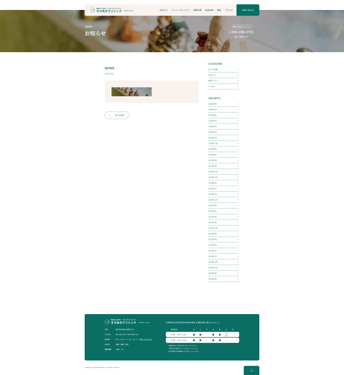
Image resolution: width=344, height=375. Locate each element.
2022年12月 (213, 228)
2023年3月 (212, 216)
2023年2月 (212, 222)
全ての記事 (213, 69)
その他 (211, 86)
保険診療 (197, 10)
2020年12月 (213, 262)
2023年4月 (212, 211)
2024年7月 (212, 188)
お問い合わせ (248, 10)
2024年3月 (212, 194)
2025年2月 (212, 166)
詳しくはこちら (145, 339)
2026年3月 (212, 126)
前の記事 (119, 115)
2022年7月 (212, 239)
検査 (219, 10)
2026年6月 (212, 115)
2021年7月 (212, 250)
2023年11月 (213, 199)
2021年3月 (212, 256)
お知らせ (164, 10)
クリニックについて (180, 10)
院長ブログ (213, 80)
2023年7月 (212, 205)
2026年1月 (212, 137)
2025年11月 (213, 143)
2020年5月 (212, 279)
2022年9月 (212, 233)
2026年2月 (212, 132)
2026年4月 (212, 120)
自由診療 (209, 10)
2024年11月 (213, 171)
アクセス (229, 10)
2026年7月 (212, 109)
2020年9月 (212, 273)
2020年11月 (213, 267)
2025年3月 (212, 160)
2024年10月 (213, 177)
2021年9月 (212, 245)
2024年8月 (212, 183)
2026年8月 (212, 103)
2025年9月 (212, 149)
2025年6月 (212, 154)
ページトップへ (251, 370)
